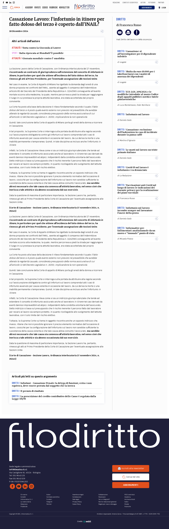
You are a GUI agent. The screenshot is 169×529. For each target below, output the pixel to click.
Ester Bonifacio (143, 105)
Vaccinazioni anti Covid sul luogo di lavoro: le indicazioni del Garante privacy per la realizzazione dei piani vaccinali (137, 189)
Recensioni (102, 497)
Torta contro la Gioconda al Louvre (41, 47)
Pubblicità (24, 506)
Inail (118, 39)
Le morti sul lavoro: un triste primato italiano (137, 151)
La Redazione (125, 175)
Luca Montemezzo (128, 105)
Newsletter (64, 7)
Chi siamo (24, 494)
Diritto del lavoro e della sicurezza (136, 39)
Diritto (120, 19)
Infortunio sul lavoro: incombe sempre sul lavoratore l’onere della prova (134, 210)
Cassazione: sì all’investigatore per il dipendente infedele (136, 54)
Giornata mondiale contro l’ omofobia (43, 58)
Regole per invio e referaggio (107, 504)
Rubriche (53, 7)
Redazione (24, 504)
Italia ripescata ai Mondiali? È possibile (41, 53)
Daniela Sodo (125, 120)
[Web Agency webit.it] (87, 521)
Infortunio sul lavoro (137, 114)
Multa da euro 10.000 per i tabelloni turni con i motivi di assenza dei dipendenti (136, 74)
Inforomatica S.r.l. (27, 499)
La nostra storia (26, 502)
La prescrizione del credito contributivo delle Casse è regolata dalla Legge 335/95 (54, 397)
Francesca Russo (130, 25)
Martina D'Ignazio (127, 140)
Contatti (23, 497)
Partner (49, 504)
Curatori (49, 499)
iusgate (123, 62)
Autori (48, 494)
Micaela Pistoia (126, 239)
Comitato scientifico (52, 497)
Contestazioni (76, 497)
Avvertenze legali (78, 494)
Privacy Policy (77, 502)
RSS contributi (130, 494)
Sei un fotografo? (104, 499)
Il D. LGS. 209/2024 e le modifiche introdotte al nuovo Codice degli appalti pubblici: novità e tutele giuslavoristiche (137, 95)
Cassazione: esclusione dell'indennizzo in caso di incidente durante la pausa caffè (137, 132)
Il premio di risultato (32, 391)
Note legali (75, 499)
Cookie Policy (76, 504)
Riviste (37, 7)
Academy (29, 7)
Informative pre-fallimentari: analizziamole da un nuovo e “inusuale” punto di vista (136, 230)
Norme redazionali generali (107, 502)
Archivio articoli (130, 499)
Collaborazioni (103, 494)
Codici (45, 7)
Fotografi (49, 502)
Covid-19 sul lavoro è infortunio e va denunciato (133, 168)
